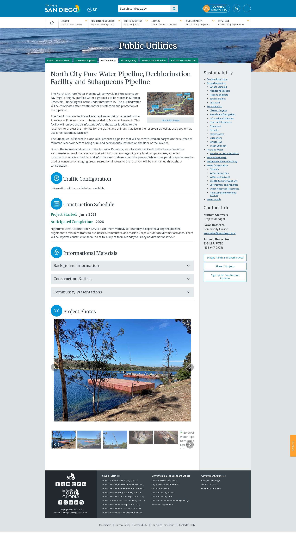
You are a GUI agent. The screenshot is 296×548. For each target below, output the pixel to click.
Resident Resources (103, 20)
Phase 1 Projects (218, 110)
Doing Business (133, 20)
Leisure (65, 20)
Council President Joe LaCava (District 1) (120, 480)
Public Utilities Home (58, 60)
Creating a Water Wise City (223, 180)
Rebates (214, 169)
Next (190, 367)
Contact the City (187, 524)
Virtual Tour (216, 141)
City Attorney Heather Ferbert (165, 484)
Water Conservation (217, 165)
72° (92, 9)
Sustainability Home (217, 79)
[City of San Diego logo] (62, 8)
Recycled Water (215, 149)
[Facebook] (58, 484)
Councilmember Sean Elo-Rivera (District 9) (121, 512)
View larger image (170, 120)
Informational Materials (222, 118)
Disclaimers (105, 524)
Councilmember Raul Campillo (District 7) (121, 504)
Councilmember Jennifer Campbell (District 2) (123, 484)
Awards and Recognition (222, 114)
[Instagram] (74, 484)
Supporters (216, 137)
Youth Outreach (218, 145)
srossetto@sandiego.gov (220, 233)
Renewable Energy (216, 157)
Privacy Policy (123, 524)
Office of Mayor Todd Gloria (164, 480)
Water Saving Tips (219, 172)
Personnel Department (162, 504)
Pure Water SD (214, 106)
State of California (209, 484)
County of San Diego (210, 480)
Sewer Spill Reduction (154, 60)
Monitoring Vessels (220, 90)
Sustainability (108, 60)
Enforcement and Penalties (224, 184)
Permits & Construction (183, 60)
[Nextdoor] (79, 484)
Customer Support (85, 60)
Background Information (76, 265)
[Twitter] (63, 484)
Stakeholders (217, 133)
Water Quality (128, 60)
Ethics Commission (160, 488)
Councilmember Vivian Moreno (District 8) (121, 508)
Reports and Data (219, 94)
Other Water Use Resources (224, 188)
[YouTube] (68, 484)
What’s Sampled (218, 86)
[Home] (51, 22)
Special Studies (218, 98)
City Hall (223, 20)
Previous (55, 367)
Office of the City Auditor (163, 492)
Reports (214, 129)
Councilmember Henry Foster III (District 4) (121, 492)
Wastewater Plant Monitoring (222, 161)
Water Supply (214, 199)
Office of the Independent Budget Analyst (171, 500)
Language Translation (163, 524)
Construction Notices (73, 278)
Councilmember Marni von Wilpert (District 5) (123, 496)
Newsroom (215, 126)
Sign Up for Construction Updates (225, 276)
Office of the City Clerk (162, 496)
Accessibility (140, 524)
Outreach (215, 102)
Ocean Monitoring (216, 83)
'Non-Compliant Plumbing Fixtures (223, 194)
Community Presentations (78, 292)
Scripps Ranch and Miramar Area (225, 257)
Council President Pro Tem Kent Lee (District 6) (123, 500)
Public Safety (194, 20)
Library (155, 20)
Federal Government (211, 488)
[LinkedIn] (84, 484)
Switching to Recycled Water (224, 153)
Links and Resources (221, 122)
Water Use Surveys (220, 176)
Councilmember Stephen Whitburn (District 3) (123, 488)
